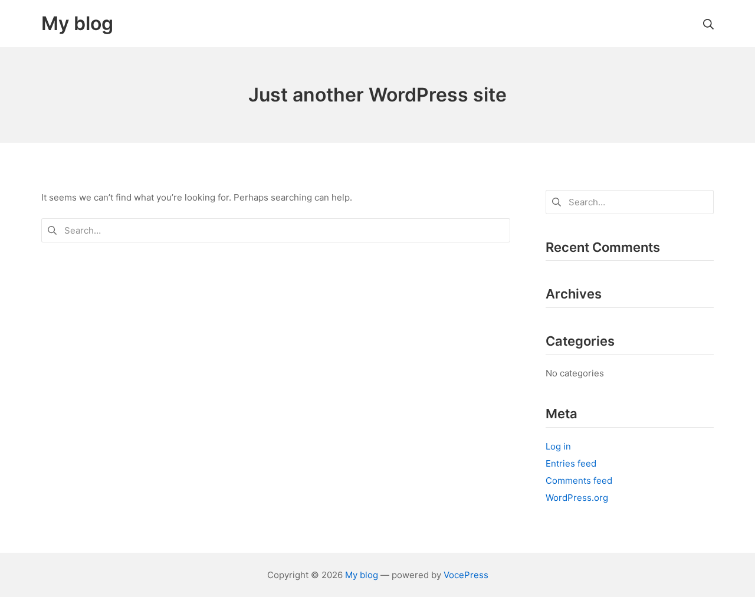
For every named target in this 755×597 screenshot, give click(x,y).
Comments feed (579, 480)
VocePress (466, 574)
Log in (558, 446)
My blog (361, 574)
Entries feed (571, 463)
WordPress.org (577, 497)
